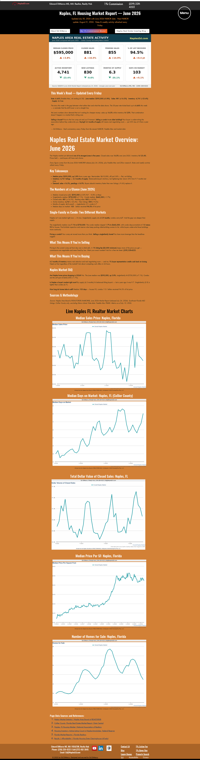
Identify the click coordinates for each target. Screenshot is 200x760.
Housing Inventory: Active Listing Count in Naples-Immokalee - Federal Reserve (84, 731)
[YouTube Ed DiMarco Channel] (94, 748)
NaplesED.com (23, 3)
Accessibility (133, 757)
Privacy (146, 757)
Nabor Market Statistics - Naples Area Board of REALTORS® (77, 719)
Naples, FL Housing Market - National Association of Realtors (78, 727)
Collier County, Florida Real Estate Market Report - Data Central (78, 723)
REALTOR (75, 746)
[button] (184, 13)
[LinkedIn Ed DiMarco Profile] (100, 748)
